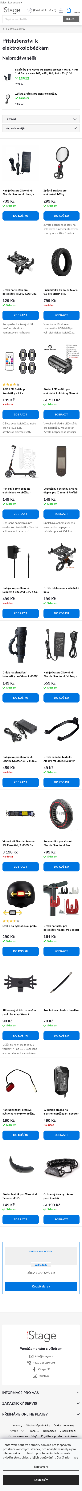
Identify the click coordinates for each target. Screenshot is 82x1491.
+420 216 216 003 (44, 1362)
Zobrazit (20, 315)
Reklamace (49, 1431)
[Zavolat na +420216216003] (41, 10)
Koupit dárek (41, 1286)
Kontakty (16, 1425)
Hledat (71, 19)
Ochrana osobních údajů (22, 1436)
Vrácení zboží (68, 1431)
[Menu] (77, 10)
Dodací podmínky (64, 1425)
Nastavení (41, 1467)
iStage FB (44, 1369)
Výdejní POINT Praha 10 (24, 1431)
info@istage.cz (44, 1356)
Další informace (67, 1457)
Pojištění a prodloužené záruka (59, 1436)
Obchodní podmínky (38, 1425)
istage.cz (44, 1375)
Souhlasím (41, 1480)
